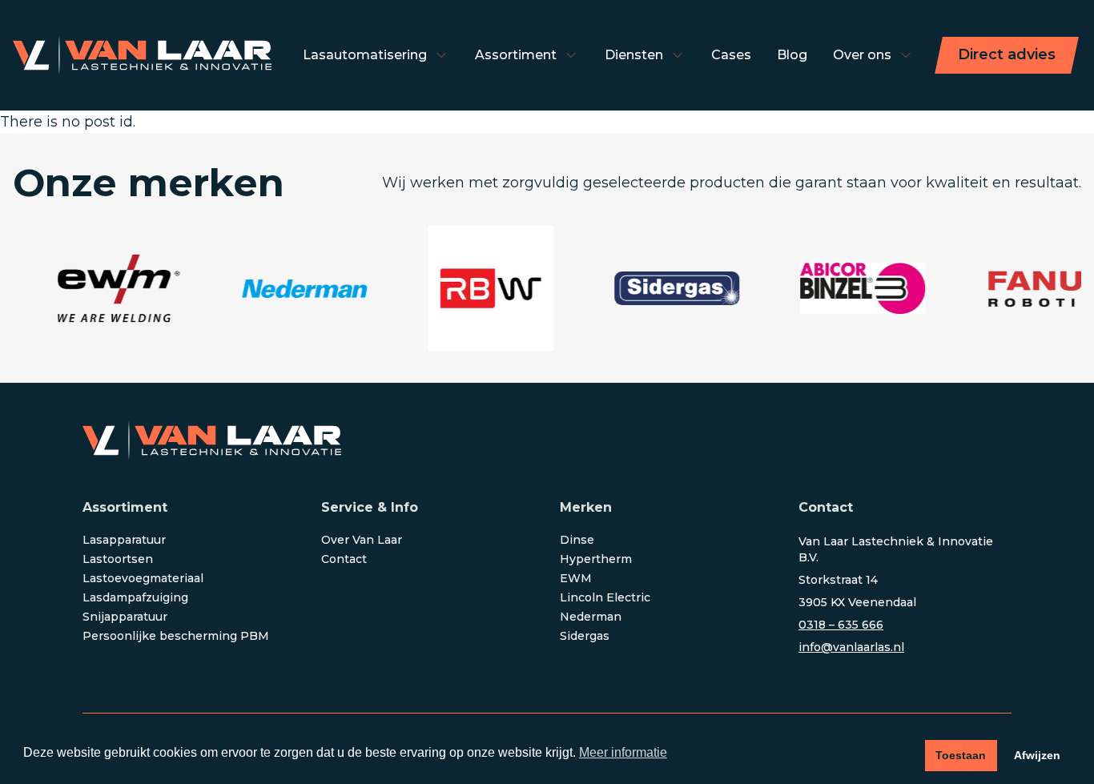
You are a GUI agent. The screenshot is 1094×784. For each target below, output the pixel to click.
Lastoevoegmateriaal (142, 578)
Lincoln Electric (605, 597)
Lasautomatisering (365, 54)
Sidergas (584, 636)
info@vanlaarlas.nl (851, 647)
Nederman (590, 616)
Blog (792, 54)
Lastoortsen (117, 559)
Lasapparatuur (124, 540)
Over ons (862, 54)
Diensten (634, 54)
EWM (576, 578)
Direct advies (1007, 54)
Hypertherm (596, 559)
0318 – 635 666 (840, 624)
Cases (731, 54)
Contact (344, 559)
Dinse (577, 540)
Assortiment (516, 54)
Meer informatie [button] (623, 752)
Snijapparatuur (124, 616)
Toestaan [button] (960, 755)
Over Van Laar (361, 540)
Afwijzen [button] (1037, 755)
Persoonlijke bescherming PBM (175, 636)
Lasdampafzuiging (135, 597)
